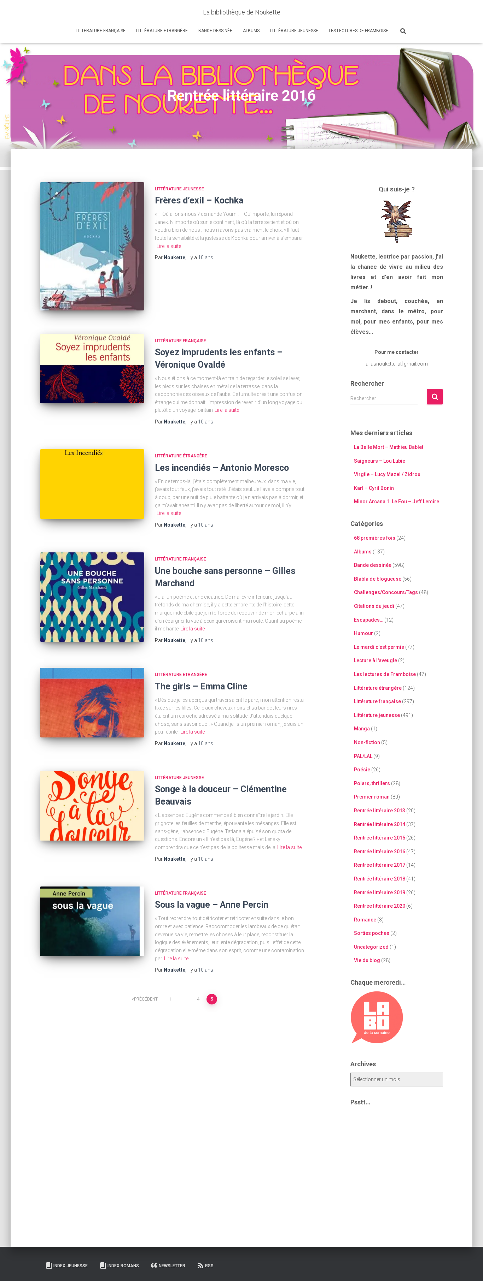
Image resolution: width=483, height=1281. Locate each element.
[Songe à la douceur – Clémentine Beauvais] (92, 806)
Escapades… (368, 620)
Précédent (146, 999)
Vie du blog (367, 960)
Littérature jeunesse (294, 30)
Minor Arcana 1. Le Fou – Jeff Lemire (396, 501)
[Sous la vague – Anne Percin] (92, 921)
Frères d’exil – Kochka (199, 200)
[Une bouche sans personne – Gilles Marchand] (92, 597)
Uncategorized (371, 947)
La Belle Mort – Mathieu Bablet (388, 447)
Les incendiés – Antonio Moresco (222, 468)
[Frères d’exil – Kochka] (92, 246)
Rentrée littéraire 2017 (379, 865)
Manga (362, 728)
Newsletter (172, 1265)
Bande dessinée (215, 30)
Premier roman (372, 797)
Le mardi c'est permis (379, 647)
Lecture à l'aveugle (375, 660)
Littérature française (101, 30)
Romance (365, 920)
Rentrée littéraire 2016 (379, 851)
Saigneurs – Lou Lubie (379, 461)
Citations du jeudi (374, 606)
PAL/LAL (363, 756)
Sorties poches (371, 933)
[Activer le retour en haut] (469, 1267)
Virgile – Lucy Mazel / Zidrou (387, 474)
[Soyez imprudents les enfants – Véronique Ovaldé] (92, 369)
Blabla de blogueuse (377, 579)
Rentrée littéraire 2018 (379, 879)
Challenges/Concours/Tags (386, 592)
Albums (251, 30)
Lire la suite (169, 246)
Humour (363, 633)
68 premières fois (374, 538)
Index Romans (123, 1265)
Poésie (362, 769)
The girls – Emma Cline (201, 686)
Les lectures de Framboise (358, 30)
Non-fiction (367, 742)
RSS (209, 1265)
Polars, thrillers (372, 783)
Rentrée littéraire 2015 (379, 838)
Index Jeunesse (70, 1265)
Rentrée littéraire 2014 (379, 824)
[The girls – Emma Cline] (92, 702)
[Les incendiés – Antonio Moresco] (92, 484)
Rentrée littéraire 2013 (379, 810)
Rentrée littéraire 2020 (379, 906)
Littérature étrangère (162, 30)
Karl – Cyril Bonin (374, 488)
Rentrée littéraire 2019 (379, 892)
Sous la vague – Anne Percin (211, 905)
